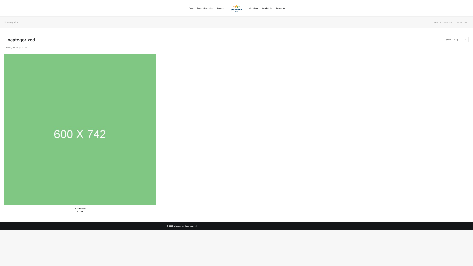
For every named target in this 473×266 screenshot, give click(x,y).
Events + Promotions (205, 8)
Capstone (220, 8)
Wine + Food (253, 8)
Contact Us (280, 8)
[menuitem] (191, 8)
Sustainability (267, 8)
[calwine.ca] (236, 8)
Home (435, 22)
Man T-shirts (80, 208)
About (191, 8)
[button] (80, 129)
